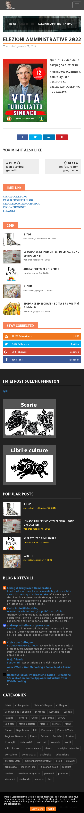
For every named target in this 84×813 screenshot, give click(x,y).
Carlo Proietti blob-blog (22, 608)
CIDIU (8, 705)
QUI (5, 391)
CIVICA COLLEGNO (15, 196)
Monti (68, 723)
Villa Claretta (12, 748)
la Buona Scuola (49, 766)
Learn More (37, 809)
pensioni (49, 773)
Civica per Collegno (20, 642)
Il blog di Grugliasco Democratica (29, 587)
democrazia (29, 754)
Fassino (9, 717)
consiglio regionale (68, 748)
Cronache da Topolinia (18, 711)
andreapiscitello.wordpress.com (28, 625)
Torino (70, 736)
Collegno (61, 705)
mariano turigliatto (29, 773)
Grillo (34, 717)
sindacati (10, 779)
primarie (63, 773)
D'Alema (40, 711)
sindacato (24, 779)
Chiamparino (22, 705)
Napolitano (22, 730)
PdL (35, 730)
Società (57, 736)
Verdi (67, 742)
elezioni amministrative (38, 760)
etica (59, 760)
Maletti (44, 723)
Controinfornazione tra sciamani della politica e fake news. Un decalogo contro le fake (39, 592)
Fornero (22, 717)
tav (50, 779)
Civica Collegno (43, 705)
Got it (51, 809)
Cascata (12, 628)
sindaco (39, 779)
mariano (9, 773)
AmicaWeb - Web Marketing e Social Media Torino (39, 667)
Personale (47, 730)
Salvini (44, 736)
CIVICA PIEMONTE (14, 207)
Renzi (33, 736)
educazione (62, 754)
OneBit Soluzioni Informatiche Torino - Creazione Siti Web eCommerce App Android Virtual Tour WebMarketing (39, 678)
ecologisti (45, 754)
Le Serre (10, 723)
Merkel (56, 723)
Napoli (8, 730)
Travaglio (10, 742)
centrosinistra (33, 748)
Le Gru (61, 717)
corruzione (11, 754)
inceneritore (28, 766)
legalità (66, 766)
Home (13, 23)
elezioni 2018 (12, 760)
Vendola (55, 742)
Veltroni (41, 742)
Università (26, 742)
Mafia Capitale (27, 723)
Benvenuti (13, 662)
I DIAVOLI (9, 211)
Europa (68, 711)
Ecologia (54, 711)
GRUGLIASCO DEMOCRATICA (21, 203)
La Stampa (48, 717)
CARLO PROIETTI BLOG (18, 200)
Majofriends (15, 659)
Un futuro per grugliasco (68, 168)
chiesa (48, 748)
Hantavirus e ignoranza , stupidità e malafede (35, 611)
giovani (70, 760)
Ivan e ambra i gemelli (15, 168)
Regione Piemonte (15, 736)
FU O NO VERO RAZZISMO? (22, 645)
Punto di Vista (65, 730)
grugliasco (11, 766)
